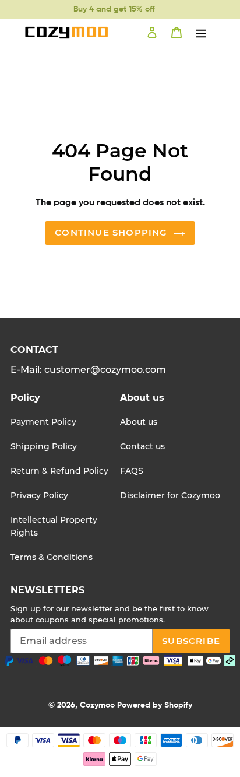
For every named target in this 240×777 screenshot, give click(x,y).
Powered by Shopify (154, 705)
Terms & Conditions (51, 557)
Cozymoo (97, 705)
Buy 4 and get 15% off (113, 9)
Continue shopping (111, 232)
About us (138, 421)
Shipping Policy (43, 446)
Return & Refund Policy (59, 471)
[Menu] (201, 32)
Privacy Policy (39, 495)
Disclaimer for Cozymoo (170, 495)
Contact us (142, 446)
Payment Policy (43, 421)
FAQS (131, 471)
